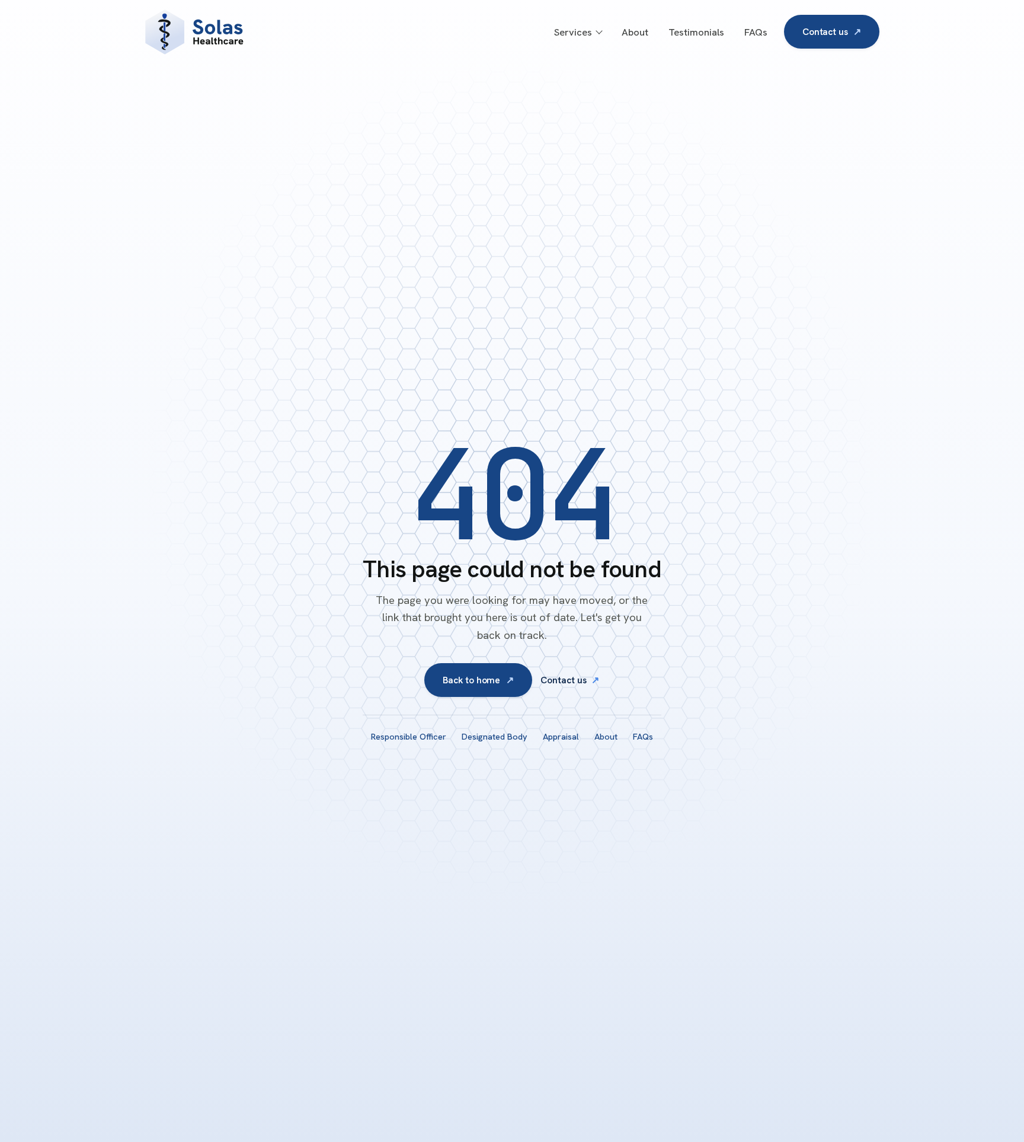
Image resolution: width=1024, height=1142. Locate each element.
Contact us (831, 31)
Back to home (478, 680)
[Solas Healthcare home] (250, 32)
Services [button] (573, 32)
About (635, 32)
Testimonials (696, 32)
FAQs (755, 32)
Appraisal (561, 736)
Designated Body (494, 736)
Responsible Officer (408, 736)
